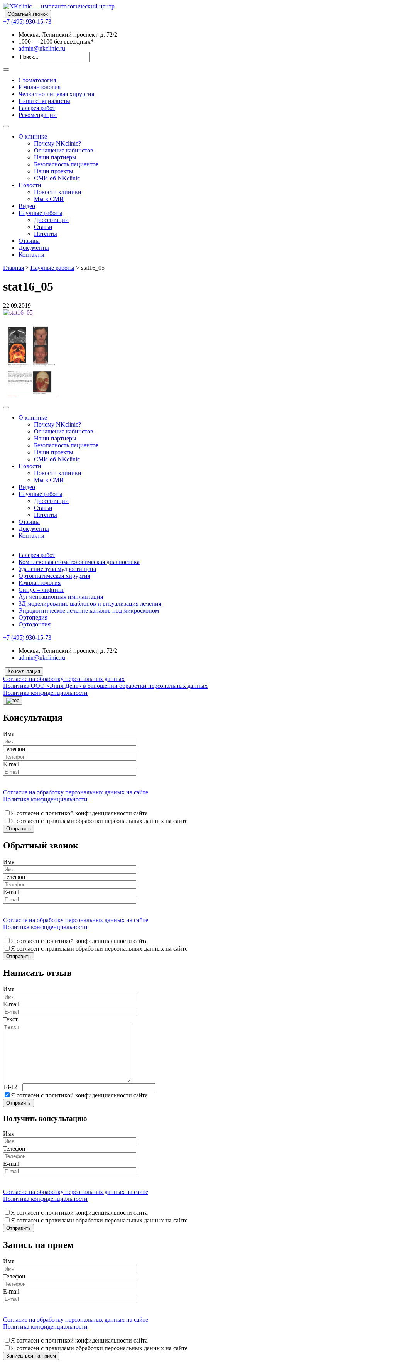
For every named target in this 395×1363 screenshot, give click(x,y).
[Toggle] (6, 69)
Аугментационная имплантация (61, 596)
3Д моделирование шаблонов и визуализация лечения (90, 603)
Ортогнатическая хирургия (54, 575)
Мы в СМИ (49, 199)
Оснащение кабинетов (63, 150)
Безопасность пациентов (66, 164)
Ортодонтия (35, 624)
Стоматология (37, 80)
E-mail (11, 764)
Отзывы (29, 240)
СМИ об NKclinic (57, 178)
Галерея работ (37, 108)
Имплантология (40, 87)
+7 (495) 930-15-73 (27, 21)
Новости (30, 185)
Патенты (45, 233)
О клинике (33, 136)
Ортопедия (33, 617)
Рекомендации (38, 115)
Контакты (31, 254)
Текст (10, 1019)
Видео (27, 206)
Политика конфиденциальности (45, 692)
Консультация (24, 671)
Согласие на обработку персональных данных (64, 679)
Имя (8, 734)
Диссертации (51, 220)
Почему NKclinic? (57, 143)
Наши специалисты (44, 101)
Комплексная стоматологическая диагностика (79, 562)
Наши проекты (53, 171)
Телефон (14, 749)
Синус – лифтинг (41, 589)
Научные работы (40, 213)
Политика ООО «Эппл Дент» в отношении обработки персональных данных (105, 685)
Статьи (43, 226)
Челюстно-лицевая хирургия (56, 94)
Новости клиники (57, 192)
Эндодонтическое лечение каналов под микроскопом (89, 610)
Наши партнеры (55, 157)
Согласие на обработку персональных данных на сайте (75, 792)
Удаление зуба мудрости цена (57, 569)
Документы (34, 247)
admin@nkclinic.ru (42, 48)
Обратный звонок (28, 14)
